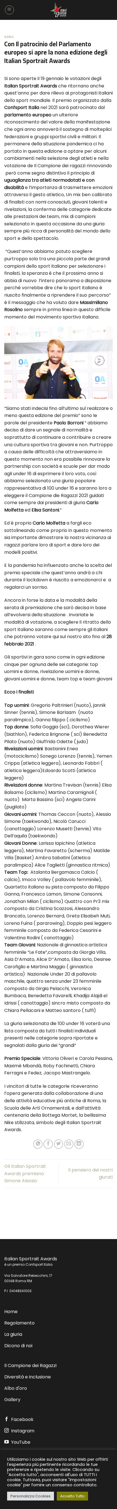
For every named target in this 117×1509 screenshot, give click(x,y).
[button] (9, 9)
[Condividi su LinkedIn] (79, 1144)
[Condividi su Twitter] (58, 1144)
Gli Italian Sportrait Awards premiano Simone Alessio (25, 1173)
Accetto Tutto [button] (72, 1496)
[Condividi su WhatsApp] (38, 1144)
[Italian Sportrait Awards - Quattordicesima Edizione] (58, 10)
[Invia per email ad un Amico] (69, 1144)
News (9, 37)
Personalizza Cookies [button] (31, 1496)
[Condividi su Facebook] (48, 1144)
